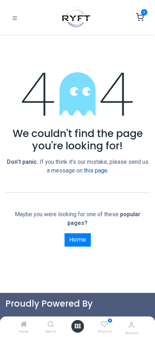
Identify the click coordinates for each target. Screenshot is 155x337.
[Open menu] (77, 326)
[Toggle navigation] (14, 17)
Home (77, 239)
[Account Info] (131, 325)
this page (95, 170)
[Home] (24, 324)
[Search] (50, 324)
